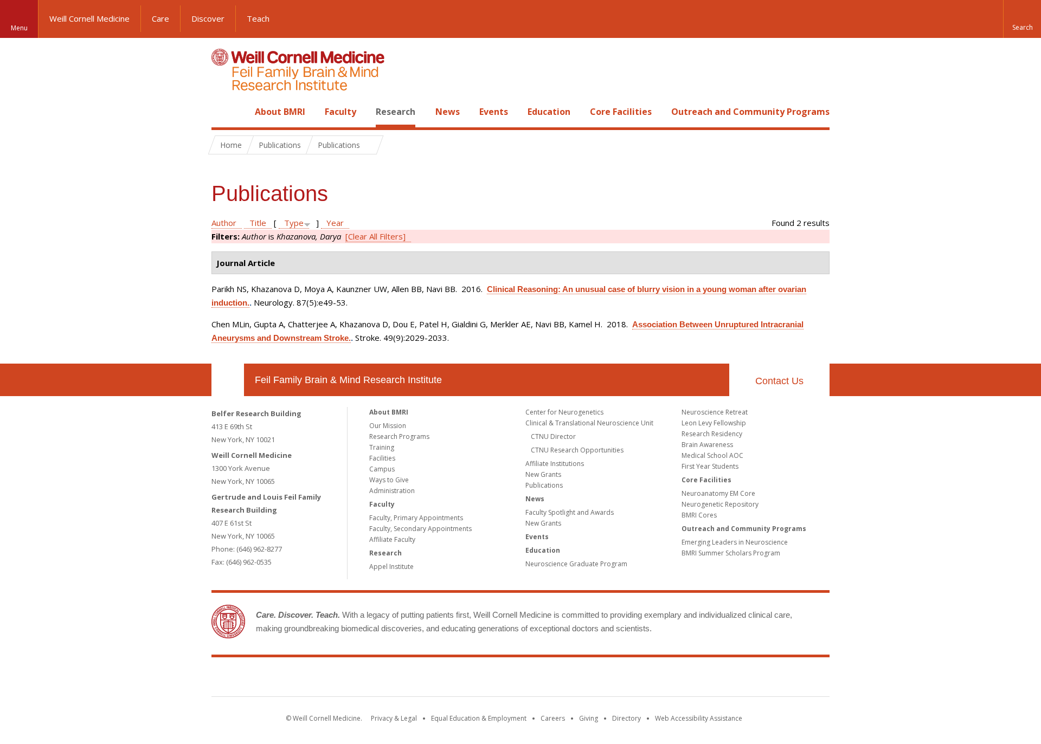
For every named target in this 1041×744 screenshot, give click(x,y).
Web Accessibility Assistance (698, 718)
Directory (626, 718)
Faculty (340, 112)
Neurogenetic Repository (720, 504)
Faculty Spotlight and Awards (569, 512)
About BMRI (280, 112)
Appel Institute (391, 566)
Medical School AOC (712, 455)
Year (335, 222)
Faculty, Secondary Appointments (420, 528)
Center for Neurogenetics (564, 412)
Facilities (382, 458)
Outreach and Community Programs (750, 112)
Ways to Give (389, 479)
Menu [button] (19, 28)
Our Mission (387, 425)
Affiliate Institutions (554, 463)
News (447, 112)
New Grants (543, 474)
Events (493, 112)
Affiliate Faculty (392, 539)
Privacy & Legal (394, 718)
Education (549, 112)
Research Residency (712, 433)
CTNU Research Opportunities (577, 450)
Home (223, 111)
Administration (392, 490)
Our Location (227, 380)
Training (381, 447)
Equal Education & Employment (478, 718)
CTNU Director (553, 436)
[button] (1022, 19)
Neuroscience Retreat (715, 412)
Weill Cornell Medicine (89, 18)
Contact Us (779, 381)
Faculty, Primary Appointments (416, 517)
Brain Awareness (707, 444)
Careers (553, 718)
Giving (588, 718)
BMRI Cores (699, 515)
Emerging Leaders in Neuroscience (735, 542)
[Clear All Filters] (375, 236)
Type (294, 222)
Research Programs (399, 436)
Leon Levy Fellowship (714, 423)
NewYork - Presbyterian (611, 678)
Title (257, 222)
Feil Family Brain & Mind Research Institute (348, 379)
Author (223, 222)
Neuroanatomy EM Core (718, 493)
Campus (382, 469)
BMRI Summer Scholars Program (731, 553)
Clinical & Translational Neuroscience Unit (589, 423)
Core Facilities (621, 112)
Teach (258, 18)
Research (395, 112)
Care (160, 18)
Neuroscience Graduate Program (576, 563)
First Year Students (710, 466)
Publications (544, 485)
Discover (207, 18)
